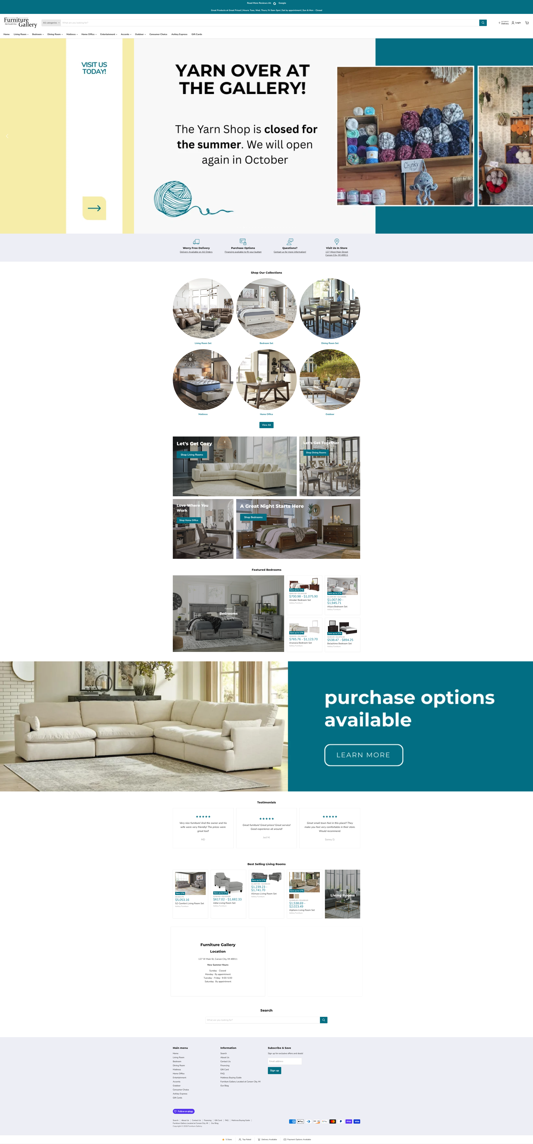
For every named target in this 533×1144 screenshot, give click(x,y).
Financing (224, 1065)
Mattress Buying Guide (231, 1077)
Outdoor (139, 34)
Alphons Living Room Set (302, 910)
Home (6, 34)
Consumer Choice (158, 34)
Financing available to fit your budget (243, 251)
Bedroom (37, 34)
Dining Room (54, 34)
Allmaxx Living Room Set (264, 893)
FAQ (222, 1073)
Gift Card (224, 1069)
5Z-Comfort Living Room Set (189, 903)
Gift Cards (197, 34)
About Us (224, 1057)
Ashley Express (179, 34)
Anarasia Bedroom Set (300, 642)
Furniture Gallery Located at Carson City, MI (240, 1081)
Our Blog (224, 1085)
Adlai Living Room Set (224, 903)
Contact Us (225, 1061)
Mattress (71, 34)
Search (223, 1053)
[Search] (483, 23)
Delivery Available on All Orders (196, 251)
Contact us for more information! (290, 251)
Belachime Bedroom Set (339, 643)
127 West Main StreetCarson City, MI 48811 (336, 253)
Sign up (274, 1070)
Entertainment (108, 34)
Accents (125, 34)
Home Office (88, 34)
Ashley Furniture (296, 603)
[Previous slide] (7, 136)
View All (266, 424)
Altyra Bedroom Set (337, 606)
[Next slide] (525, 136)
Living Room (20, 34)
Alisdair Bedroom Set (300, 600)
